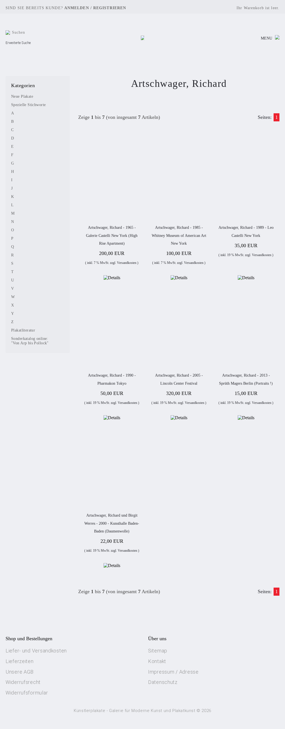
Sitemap (157, 651)
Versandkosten (126, 263)
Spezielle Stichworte (28, 105)
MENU (266, 38)
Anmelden (76, 8)
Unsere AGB (20, 672)
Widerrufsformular (27, 693)
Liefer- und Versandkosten (36, 651)
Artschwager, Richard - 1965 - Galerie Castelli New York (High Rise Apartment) (111, 235)
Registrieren (109, 8)
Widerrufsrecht (23, 682)
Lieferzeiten (20, 661)
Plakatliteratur (23, 330)
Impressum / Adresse (173, 672)
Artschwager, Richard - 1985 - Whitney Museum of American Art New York (179, 235)
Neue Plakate (22, 96)
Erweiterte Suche (18, 43)
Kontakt (157, 661)
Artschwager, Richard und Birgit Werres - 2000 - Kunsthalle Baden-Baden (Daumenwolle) (111, 523)
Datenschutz (163, 682)
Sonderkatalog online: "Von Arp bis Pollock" (30, 341)
